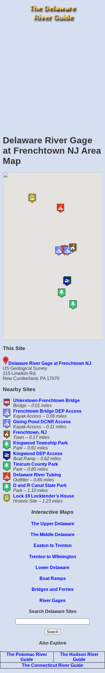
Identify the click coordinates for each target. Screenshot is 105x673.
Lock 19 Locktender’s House (43, 496)
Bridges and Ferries (53, 589)
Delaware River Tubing (37, 474)
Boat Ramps (52, 578)
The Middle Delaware (52, 534)
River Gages (52, 600)
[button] (74, 251)
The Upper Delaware (52, 523)
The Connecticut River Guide (52, 665)
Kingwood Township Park (40, 443)
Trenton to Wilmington (52, 556)
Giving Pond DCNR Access (42, 421)
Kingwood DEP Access (37, 453)
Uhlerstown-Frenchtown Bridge (46, 400)
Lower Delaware (52, 567)
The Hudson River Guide (79, 657)
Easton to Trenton (53, 545)
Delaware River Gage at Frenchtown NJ (49, 363)
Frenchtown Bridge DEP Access (47, 411)
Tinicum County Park (35, 464)
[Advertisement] (52, 77)
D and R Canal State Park (40, 485)
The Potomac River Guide (26, 657)
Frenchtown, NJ (30, 432)
